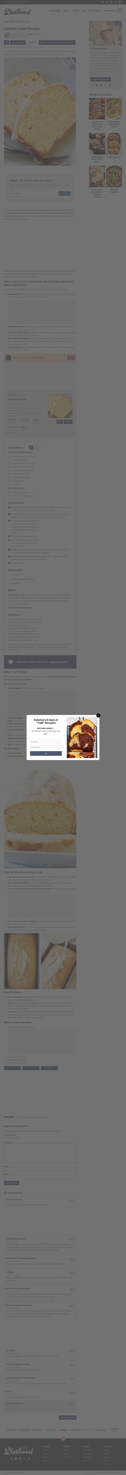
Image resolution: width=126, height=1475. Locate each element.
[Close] (98, 716)
